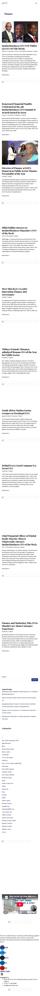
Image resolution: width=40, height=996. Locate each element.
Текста (4, 832)
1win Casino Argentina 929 (10, 740)
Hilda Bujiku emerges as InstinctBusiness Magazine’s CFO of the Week (19, 230)
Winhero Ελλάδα (7, 826)
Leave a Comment (8, 51)
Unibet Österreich (7, 818)
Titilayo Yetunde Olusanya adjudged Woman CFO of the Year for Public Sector (19, 352)
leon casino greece (8, 769)
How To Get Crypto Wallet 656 (11, 763)
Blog (3, 746)
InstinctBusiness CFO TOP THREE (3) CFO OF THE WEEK (19, 47)
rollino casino (6, 801)
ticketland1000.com (8, 809)
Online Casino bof (7, 783)
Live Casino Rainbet (8, 775)
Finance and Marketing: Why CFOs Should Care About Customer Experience (20, 626)
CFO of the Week (20, 51)
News (3, 781)
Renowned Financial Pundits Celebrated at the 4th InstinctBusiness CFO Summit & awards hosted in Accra (19, 108)
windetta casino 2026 (9, 821)
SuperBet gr (5, 806)
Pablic (4, 786)
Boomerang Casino (8, 749)
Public (4, 798)
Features (29, 51)
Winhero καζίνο (6, 829)
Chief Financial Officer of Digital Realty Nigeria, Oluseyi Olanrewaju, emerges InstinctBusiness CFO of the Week (19, 540)
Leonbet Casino (7, 772)
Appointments (6, 416)
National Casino (7, 778)
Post (3, 792)
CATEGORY (5, 755)
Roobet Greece (7, 803)
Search (4, 677)
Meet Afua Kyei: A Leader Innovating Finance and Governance (14, 291)
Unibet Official (6, 815)
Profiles (4, 176)
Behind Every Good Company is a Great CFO (19, 467)
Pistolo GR (5, 789)
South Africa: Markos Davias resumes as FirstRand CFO (16, 412)
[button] (20, 974)
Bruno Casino (6, 752)
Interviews (5, 766)
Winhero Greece (7, 823)
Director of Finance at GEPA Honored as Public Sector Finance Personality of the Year (19, 171)
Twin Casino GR (7, 812)
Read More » (6, 75)
